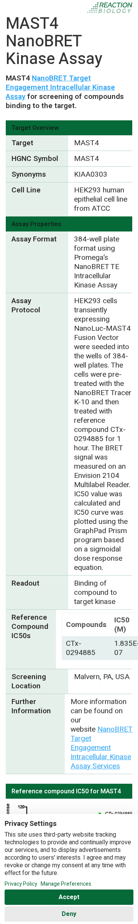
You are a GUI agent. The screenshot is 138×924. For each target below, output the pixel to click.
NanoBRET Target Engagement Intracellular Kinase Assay (60, 87)
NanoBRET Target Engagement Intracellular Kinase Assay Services (102, 747)
